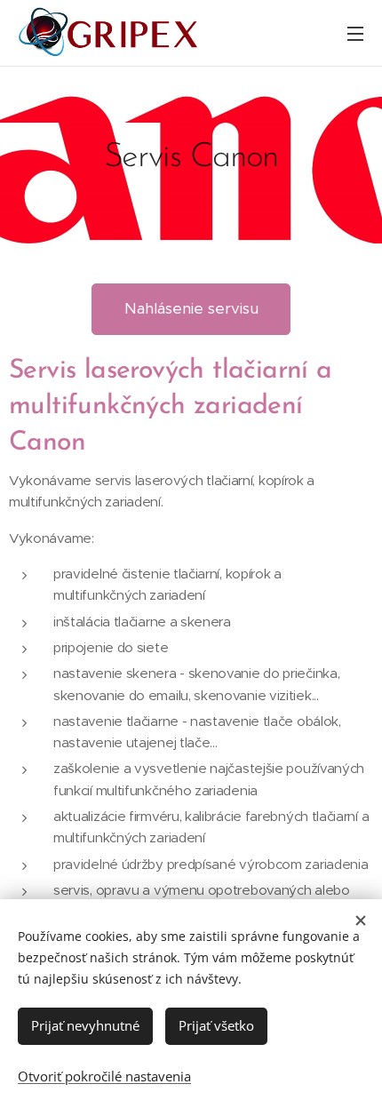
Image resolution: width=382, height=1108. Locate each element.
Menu (355, 33)
